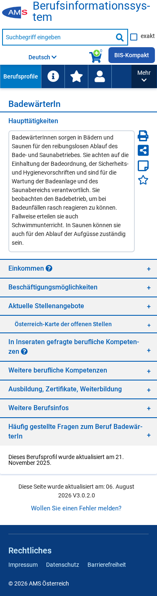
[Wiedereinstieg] (99, 76)
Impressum (23, 564)
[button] (144, 76)
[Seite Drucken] (143, 135)
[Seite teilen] (143, 150)
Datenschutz (62, 564)
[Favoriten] (143, 180)
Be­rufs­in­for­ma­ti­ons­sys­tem (91, 11)
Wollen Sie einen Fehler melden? (76, 508)
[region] (78, 268)
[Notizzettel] (143, 166)
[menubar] (65, 76)
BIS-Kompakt (131, 55)
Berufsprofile (20, 76)
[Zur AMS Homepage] (17, 13)
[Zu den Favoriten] (76, 76)
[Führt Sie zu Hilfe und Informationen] (52, 76)
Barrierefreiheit (107, 564)
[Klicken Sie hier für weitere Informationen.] (49, 268)
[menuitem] (20, 76)
